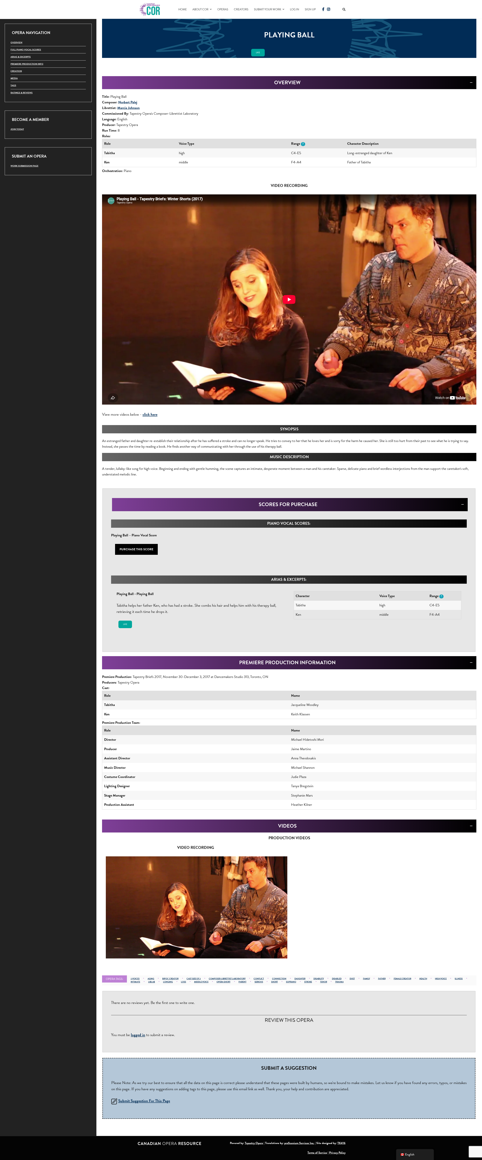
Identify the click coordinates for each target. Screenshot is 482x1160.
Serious (259, 981)
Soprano (291, 981)
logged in (138, 1035)
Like (258, 52)
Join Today (17, 129)
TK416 (341, 1143)
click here (150, 414)
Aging (151, 978)
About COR (200, 9)
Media (14, 78)
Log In (294, 9)
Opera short (223, 981)
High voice (441, 978)
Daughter (299, 978)
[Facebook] (323, 9)
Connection (279, 978)
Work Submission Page (24, 166)
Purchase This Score (136, 549)
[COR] (150, 9)
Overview (16, 42)
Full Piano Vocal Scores (26, 49)
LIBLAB (151, 981)
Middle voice (201, 981)
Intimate (135, 981)
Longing (168, 981)
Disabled (337, 978)
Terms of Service (317, 1152)
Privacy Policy (337, 1152)
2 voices (135, 978)
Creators (241, 9)
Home (182, 9)
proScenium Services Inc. (299, 1143)
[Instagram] (328, 9)
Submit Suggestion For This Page (144, 1101)
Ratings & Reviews (22, 92)
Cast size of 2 (194, 978)
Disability (318, 978)
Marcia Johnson (128, 108)
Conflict (259, 978)
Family (366, 978)
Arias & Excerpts (21, 56)
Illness (459, 978)
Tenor (323, 981)
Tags (13, 85)
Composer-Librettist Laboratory (227, 978)
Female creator (402, 978)
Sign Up (310, 9)
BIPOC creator (170, 978)
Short (274, 981)
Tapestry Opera (254, 1143)
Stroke (308, 981)
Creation (16, 71)
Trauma (339, 981)
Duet (352, 978)
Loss (183, 981)
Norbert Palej (127, 102)
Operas (222, 9)
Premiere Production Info (27, 64)
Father (382, 978)
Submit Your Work (267, 9)
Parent (242, 981)
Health (423, 978)
